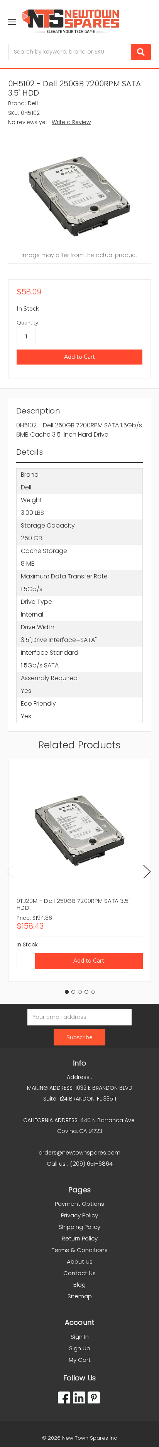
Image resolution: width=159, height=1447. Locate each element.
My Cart (80, 1360)
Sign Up (79, 1348)
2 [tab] (73, 992)
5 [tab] (93, 992)
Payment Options (79, 1204)
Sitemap (80, 1296)
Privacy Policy (79, 1215)
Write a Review (71, 122)
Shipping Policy (79, 1227)
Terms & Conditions (80, 1250)
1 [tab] (67, 992)
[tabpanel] (79, 870)
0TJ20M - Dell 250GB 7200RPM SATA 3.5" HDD (73, 904)
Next (147, 871)
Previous (10, 871)
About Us (80, 1261)
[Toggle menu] (11, 21)
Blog (79, 1285)
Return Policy (80, 1238)
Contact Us (79, 1273)
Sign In (80, 1337)
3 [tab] (80, 992)
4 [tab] (86, 992)
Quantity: (28, 322)
